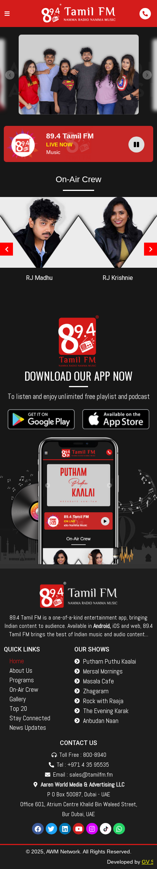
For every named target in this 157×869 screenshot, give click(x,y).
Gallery (18, 699)
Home (17, 661)
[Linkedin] (65, 829)
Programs (22, 680)
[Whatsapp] (119, 829)
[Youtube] (79, 829)
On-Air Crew (24, 689)
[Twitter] (52, 829)
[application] (138, 144)
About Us (21, 670)
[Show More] (39, 231)
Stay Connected (30, 718)
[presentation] (9, 74)
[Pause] (136, 144)
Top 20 (18, 708)
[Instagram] (92, 829)
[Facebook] (38, 829)
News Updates (28, 727)
